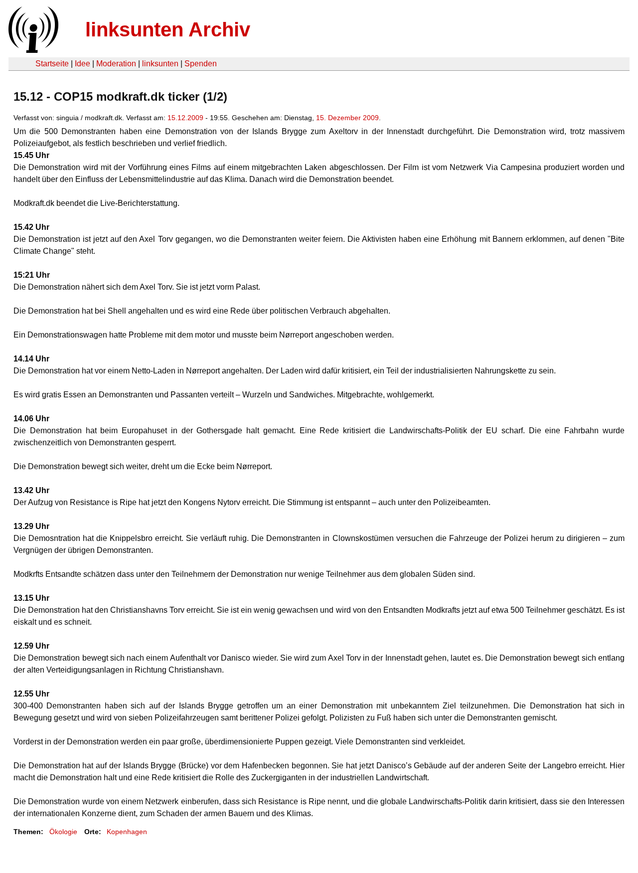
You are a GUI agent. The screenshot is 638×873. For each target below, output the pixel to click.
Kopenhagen (127, 832)
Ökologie (63, 832)
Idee (82, 63)
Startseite (52, 63)
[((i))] (32, 50)
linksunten (160, 63)
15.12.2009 (185, 118)
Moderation (116, 63)
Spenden (200, 63)
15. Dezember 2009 (347, 118)
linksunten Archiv (167, 29)
